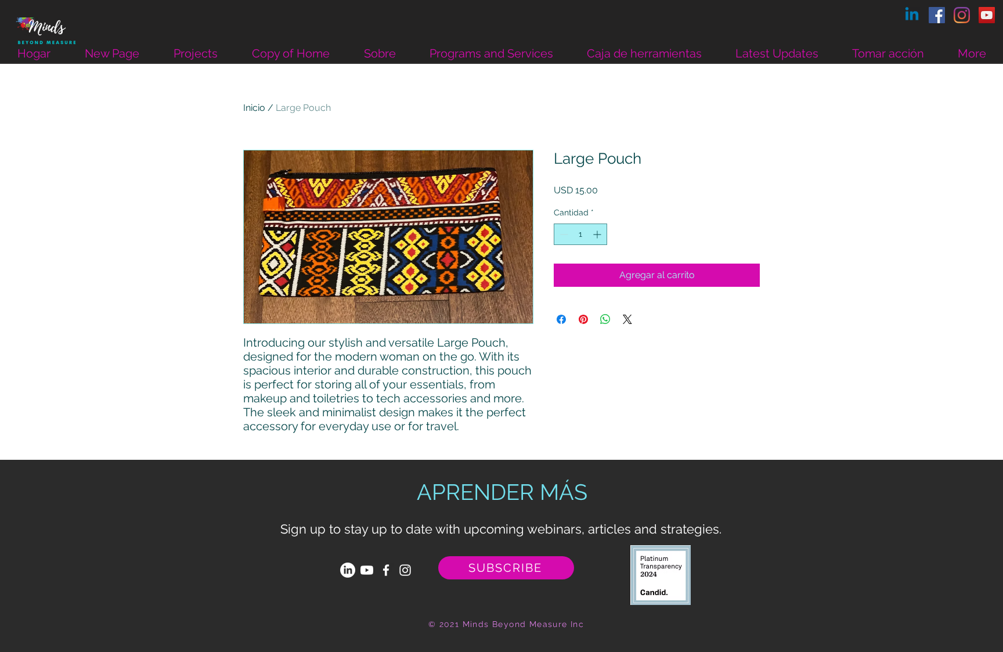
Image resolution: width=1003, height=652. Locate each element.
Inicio (254, 107)
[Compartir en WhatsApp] (605, 319)
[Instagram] (962, 15)
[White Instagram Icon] (405, 570)
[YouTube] (987, 15)
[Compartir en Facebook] (561, 319)
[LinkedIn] (347, 570)
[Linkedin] (912, 15)
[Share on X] (627, 319)
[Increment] (598, 234)
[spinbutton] (580, 234)
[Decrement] (562, 234)
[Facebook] (937, 15)
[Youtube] (366, 570)
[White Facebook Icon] (386, 570)
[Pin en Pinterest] (583, 319)
